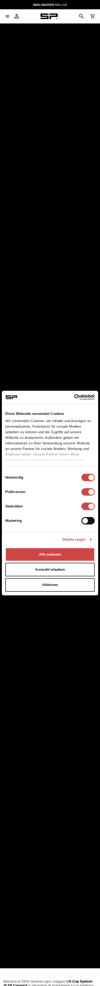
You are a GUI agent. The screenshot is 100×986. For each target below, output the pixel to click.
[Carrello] (92, 16)
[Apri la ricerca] (81, 16)
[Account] (16, 16)
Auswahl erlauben (50, 569)
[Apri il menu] (7, 16)
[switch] (88, 492)
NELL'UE (50, 5)
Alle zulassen (50, 554)
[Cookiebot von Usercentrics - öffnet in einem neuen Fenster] (74, 397)
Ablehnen (50, 585)
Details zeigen (74, 539)
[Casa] (49, 16)
